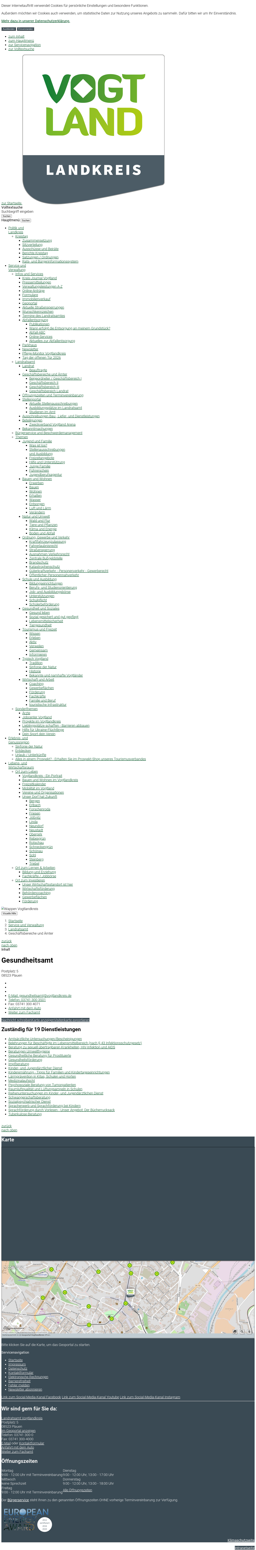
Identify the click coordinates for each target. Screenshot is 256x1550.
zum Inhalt (16, 36)
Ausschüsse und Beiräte (40, 249)
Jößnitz (35, 817)
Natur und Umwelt (36, 516)
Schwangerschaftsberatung (29, 1097)
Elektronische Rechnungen (28, 1377)
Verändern (37, 512)
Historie (35, 671)
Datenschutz (17, 1368)
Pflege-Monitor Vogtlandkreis (44, 353)
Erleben (34, 638)
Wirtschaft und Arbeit (38, 679)
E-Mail (6, 1443)
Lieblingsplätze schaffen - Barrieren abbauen (56, 725)
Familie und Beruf (42, 700)
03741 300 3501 (27, 1000)
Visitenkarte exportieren (72, 1020)
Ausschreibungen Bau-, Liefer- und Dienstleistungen (61, 416)
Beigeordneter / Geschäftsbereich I (55, 378)
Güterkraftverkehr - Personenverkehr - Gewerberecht (68, 571)
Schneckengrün (41, 847)
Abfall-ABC (37, 332)
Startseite (15, 921)
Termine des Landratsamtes (43, 316)
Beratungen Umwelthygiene (29, 1051)
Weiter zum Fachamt (24, 1012)
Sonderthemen (26, 709)
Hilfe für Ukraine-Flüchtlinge (43, 730)
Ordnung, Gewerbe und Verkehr (46, 537)
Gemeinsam (38, 650)
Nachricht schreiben (16, 1020)
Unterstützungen (41, 596)
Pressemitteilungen (36, 282)
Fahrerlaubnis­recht (43, 546)
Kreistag (21, 236)
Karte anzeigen (43, 1020)
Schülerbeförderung (44, 604)
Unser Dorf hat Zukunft (39, 797)
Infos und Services (29, 274)
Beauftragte (38, 370)
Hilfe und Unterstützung (47, 462)
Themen (21, 437)
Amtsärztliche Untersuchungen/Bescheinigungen (45, 1039)
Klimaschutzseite (241, 1540)
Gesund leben (39, 613)
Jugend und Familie (37, 441)
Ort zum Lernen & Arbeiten (35, 868)
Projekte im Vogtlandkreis (41, 721)
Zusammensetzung (37, 240)
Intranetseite (245, 1548)
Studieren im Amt (42, 412)
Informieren (38, 654)
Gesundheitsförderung (25, 1060)
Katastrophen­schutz (44, 567)
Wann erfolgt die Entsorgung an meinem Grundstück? (69, 328)
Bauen (34, 487)
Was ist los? (38, 445)
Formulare (30, 295)
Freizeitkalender (34, 784)
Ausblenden (9, 29)
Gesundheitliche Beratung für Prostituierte (39, 1055)
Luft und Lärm (40, 508)
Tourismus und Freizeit (39, 629)
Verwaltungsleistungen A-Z (42, 286)
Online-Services (40, 337)
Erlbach (35, 805)
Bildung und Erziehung (39, 872)
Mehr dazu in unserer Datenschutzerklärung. (35, 21)
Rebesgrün (37, 838)
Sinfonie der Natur (43, 667)
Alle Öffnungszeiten (77, 1490)
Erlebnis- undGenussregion (18, 740)
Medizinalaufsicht (21, 1081)
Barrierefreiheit (19, 1381)
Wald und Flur (39, 521)
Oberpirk (35, 834)
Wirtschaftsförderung (38, 889)
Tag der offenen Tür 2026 (41, 357)
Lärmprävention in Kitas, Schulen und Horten (42, 1076)
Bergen (34, 801)
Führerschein (39, 470)
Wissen (34, 633)
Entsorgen (37, 504)
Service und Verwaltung (26, 925)
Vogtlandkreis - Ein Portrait (42, 776)
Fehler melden (19, 1385)
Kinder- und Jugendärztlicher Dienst (35, 1068)
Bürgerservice (18, 1500)
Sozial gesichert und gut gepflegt (53, 617)
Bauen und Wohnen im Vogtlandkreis (50, 780)
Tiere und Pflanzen (43, 525)
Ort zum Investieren (30, 880)
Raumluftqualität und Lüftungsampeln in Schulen (45, 1089)
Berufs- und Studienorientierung (53, 587)
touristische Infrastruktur (48, 705)
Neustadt (36, 830)
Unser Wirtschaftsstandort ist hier (47, 884)
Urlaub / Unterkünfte (30, 755)
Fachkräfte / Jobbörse (39, 876)
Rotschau (36, 843)
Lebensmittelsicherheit (46, 621)
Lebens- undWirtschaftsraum (21, 765)
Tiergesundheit (40, 625)
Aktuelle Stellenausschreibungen (53, 403)
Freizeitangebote (41, 458)
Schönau (36, 851)
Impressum (17, 1364)
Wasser (35, 500)
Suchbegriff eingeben (17, 211)
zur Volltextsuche (21, 49)
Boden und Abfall (42, 533)
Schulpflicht (38, 600)
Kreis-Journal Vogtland (39, 278)
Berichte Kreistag (35, 253)
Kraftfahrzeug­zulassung (47, 541)
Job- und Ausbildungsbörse (50, 592)
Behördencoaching (36, 893)
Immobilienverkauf (36, 299)
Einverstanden (25, 29)
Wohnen (35, 491)
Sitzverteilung (32, 245)
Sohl (32, 855)
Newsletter (30, 349)
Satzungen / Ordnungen (40, 257)
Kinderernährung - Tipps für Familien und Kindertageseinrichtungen (59, 1072)
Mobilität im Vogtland (38, 788)
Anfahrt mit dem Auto (24, 1008)
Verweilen (36, 646)
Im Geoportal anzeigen (18, 1431)
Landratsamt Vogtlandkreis (21, 1418)
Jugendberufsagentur (45, 475)
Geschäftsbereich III (44, 387)
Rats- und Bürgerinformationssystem (50, 261)
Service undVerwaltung (17, 267)
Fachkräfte (37, 696)
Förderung (37, 692)
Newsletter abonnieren (25, 1389)
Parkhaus (29, 345)
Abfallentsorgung (35, 320)
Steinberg (36, 859)
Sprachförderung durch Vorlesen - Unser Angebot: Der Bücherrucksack (61, 1110)
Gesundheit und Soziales (40, 608)
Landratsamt (25, 362)
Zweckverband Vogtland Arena (52, 424)
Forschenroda (39, 809)
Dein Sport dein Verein (38, 734)
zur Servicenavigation (24, 45)
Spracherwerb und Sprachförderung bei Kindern (44, 1106)
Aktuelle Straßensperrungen (43, 307)
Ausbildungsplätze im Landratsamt (55, 408)
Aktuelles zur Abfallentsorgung (52, 341)
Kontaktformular (20, 1373)
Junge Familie (39, 466)
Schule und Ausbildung (39, 579)
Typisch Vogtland (35, 659)
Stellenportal (31, 399)
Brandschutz (38, 562)
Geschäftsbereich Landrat (48, 391)
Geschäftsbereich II (43, 383)
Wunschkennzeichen (37, 311)
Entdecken (23, 751)
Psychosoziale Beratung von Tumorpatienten (42, 1085)
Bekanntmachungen (37, 429)
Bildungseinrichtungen (46, 583)
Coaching (36, 684)
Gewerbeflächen (41, 688)
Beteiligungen (32, 420)
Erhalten (35, 495)
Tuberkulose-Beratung (25, 1114)
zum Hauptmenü (21, 41)
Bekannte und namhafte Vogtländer (56, 675)
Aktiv (33, 642)
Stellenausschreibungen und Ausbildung (47, 451)
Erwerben (36, 483)
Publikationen (39, 324)
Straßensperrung (42, 550)
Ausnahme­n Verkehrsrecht (49, 554)
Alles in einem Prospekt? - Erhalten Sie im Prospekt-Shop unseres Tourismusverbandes (80, 759)
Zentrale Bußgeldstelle (46, 558)
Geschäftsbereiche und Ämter (44, 374)
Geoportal (29, 303)
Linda (33, 822)
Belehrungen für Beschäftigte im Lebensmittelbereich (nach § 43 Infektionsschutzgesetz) (75, 1043)
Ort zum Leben (26, 771)
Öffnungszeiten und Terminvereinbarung (52, 395)
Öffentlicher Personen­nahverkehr (54, 575)
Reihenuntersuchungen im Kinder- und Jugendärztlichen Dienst (55, 1093)
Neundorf (36, 826)
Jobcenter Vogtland (37, 717)
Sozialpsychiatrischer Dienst (29, 1101)
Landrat (28, 366)
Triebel (34, 863)
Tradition (35, 663)
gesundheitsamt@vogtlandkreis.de (39, 995)
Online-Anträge (33, 291)
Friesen (34, 813)
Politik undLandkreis (16, 230)
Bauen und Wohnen (37, 479)
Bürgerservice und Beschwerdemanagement (48, 433)
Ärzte (26, 713)
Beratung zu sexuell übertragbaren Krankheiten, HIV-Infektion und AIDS (61, 1047)
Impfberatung (18, 1064)
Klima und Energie (43, 529)
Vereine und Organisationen (43, 792)
